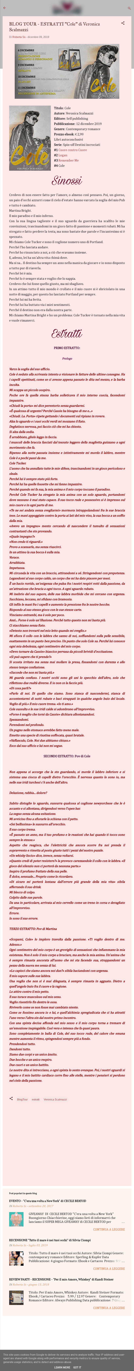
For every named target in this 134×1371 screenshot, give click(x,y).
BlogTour (22, 1099)
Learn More (62, 1367)
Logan (63, 155)
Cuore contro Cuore (73, 150)
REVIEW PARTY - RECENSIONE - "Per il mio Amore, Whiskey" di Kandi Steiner (61, 1280)
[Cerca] (129, 9)
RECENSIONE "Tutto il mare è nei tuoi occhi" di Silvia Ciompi (50, 1240)
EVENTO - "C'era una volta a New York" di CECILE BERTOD (47, 1201)
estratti (36, 1099)
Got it (77, 1367)
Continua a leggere (109, 1229)
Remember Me (69, 160)
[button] (123, 23)
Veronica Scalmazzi (55, 1099)
